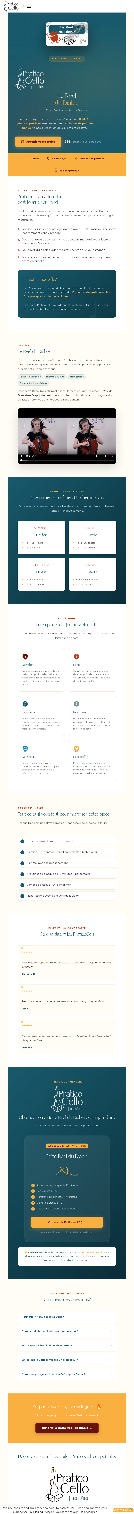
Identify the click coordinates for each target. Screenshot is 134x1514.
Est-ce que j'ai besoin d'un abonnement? (48, 1345)
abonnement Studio (91, 1252)
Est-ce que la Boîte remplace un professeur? (50, 1359)
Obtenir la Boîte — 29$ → (67, 1222)
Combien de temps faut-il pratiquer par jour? (50, 1331)
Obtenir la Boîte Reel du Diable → (67, 1427)
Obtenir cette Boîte (40, 141)
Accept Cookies (123, 1510)
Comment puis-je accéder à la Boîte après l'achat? (53, 1374)
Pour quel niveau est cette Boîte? (43, 1316)
